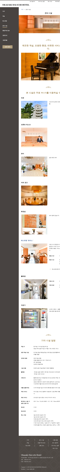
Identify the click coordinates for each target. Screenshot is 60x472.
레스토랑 (28, 445)
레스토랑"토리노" (27, 240)
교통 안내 (41, 445)
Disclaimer (23, 469)
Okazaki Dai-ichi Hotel (31, 455)
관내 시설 (41, 440)
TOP (28, 440)
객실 (28, 442)
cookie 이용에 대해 (30, 469)
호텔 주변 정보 (41, 442)
